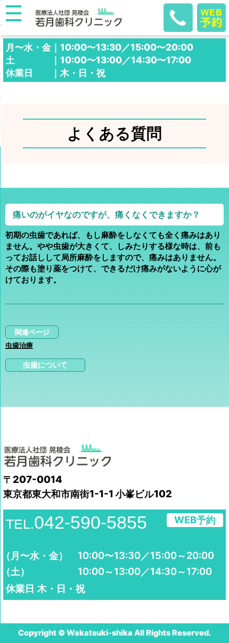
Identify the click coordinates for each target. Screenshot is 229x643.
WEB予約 (195, 519)
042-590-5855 (76, 522)
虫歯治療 (19, 345)
